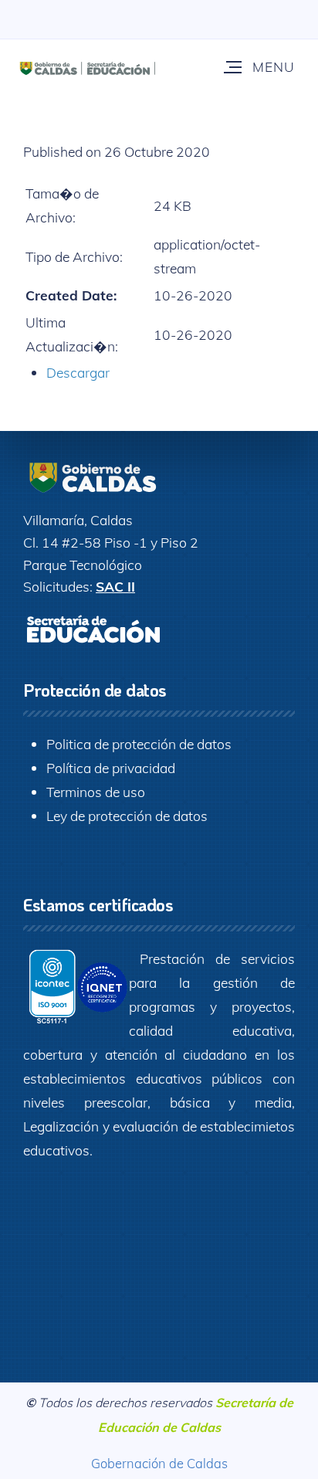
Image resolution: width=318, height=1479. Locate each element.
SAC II (115, 586)
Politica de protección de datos (139, 743)
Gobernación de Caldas (159, 1463)
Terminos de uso (95, 791)
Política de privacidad (110, 767)
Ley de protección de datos (127, 815)
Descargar (78, 372)
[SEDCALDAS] (111, 66)
